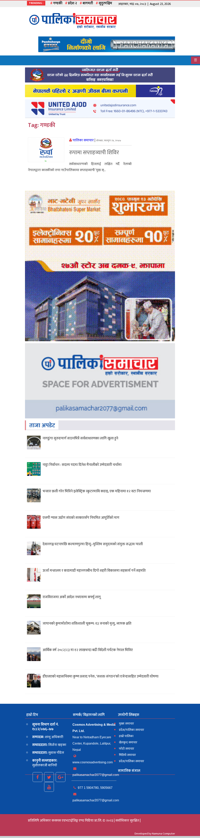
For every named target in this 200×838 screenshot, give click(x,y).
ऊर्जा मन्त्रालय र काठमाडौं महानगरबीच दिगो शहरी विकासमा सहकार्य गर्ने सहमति (94, 571)
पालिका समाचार (83, 140)
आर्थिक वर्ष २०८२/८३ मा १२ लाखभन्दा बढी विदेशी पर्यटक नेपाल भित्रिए (88, 650)
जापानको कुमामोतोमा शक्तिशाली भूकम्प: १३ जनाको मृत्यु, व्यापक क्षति (87, 624)
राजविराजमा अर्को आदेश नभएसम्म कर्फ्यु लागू (72, 597)
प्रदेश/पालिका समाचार (131, 730)
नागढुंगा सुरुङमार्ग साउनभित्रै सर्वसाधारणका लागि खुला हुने (80, 438)
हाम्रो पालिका (126, 736)
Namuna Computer (163, 833)
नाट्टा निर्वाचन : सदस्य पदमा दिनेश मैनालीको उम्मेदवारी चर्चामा (82, 465)
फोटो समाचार (126, 748)
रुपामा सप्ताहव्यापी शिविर (94, 152)
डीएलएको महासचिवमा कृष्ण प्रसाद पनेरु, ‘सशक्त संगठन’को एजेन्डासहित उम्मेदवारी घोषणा (100, 676)
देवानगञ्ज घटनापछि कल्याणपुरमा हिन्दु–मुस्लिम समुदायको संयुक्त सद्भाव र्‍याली (93, 544)
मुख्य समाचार (126, 723)
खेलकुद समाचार (128, 742)
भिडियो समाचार (127, 755)
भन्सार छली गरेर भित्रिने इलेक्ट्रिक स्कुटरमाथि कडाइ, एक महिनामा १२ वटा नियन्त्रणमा (97, 491)
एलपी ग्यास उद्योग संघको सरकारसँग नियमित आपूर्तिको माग (81, 518)
